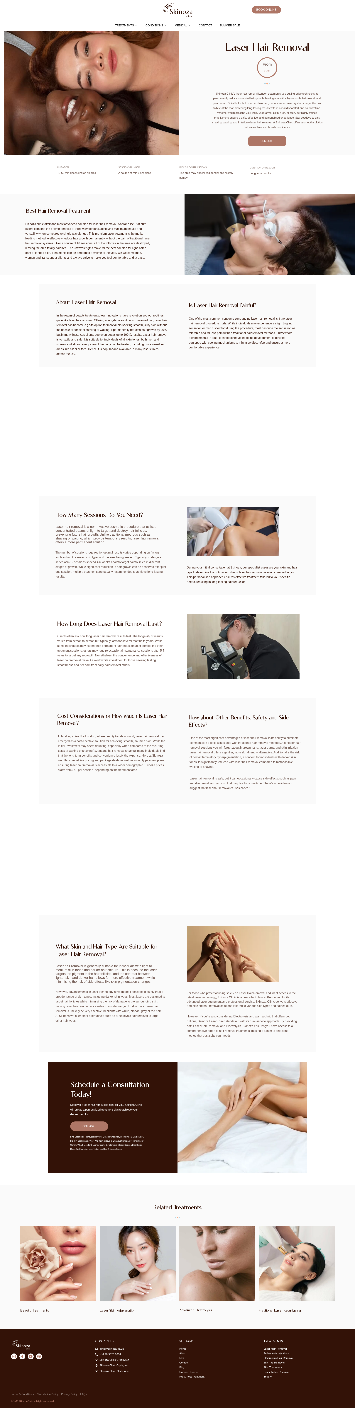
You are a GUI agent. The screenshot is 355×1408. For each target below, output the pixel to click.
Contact (205, 25)
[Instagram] (14, 1356)
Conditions (154, 25)
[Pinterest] (39, 1356)
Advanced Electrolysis (195, 1310)
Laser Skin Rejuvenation (118, 1310)
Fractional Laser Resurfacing (280, 1310)
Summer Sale (229, 25)
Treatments (124, 25)
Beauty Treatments (34, 1310)
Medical (181, 25)
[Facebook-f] (22, 1356)
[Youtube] (31, 1356)
